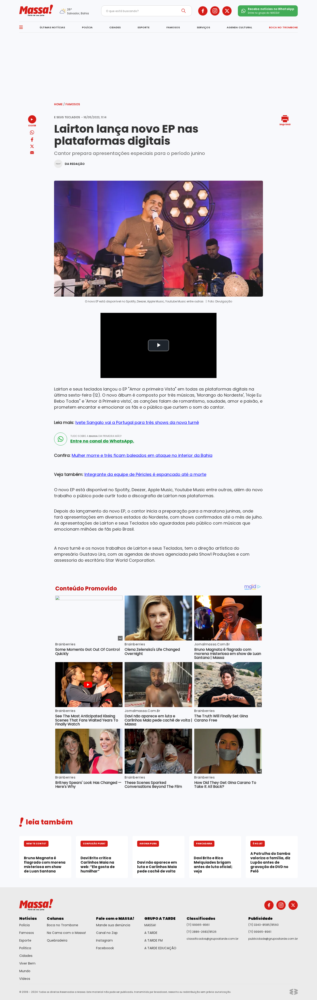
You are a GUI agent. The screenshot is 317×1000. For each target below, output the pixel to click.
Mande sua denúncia (113, 925)
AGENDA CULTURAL (239, 27)
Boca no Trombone (62, 925)
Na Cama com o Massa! (66, 932)
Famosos (72, 104)
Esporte (25, 940)
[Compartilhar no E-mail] (32, 152)
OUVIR (32, 125)
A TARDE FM (153, 940)
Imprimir (285, 124)
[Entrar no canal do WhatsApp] (60, 439)
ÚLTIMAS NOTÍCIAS (52, 27)
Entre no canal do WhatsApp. (102, 441)
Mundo (24, 971)
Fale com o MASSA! (115, 918)
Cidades (25, 955)
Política (25, 948)
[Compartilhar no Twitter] (32, 146)
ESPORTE (143, 27)
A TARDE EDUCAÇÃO (160, 948)
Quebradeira (57, 940)
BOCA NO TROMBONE (283, 27)
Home (59, 104)
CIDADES (115, 27)
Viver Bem (27, 963)
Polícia (24, 925)
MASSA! (150, 925)
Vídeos (24, 978)
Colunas (55, 918)
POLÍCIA (87, 27)
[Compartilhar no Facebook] (32, 140)
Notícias (28, 918)
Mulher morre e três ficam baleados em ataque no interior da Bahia (142, 455)
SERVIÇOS (203, 27)
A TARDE (150, 932)
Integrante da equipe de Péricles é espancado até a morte (145, 474)
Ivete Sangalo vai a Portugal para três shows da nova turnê (137, 422)
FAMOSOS (173, 27)
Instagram (104, 940)
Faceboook (105, 948)
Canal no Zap (107, 932)
